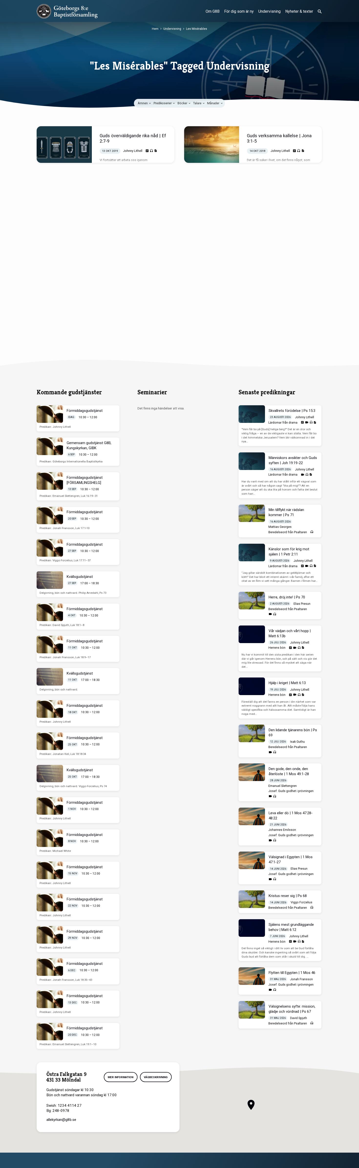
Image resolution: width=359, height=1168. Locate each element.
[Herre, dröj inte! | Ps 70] (252, 600)
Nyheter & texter (299, 11)
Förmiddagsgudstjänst (85, 410)
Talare (197, 103)
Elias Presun (302, 603)
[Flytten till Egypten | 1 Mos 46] (252, 976)
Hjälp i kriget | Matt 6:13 (287, 683)
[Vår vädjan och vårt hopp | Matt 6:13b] (252, 634)
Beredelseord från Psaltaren (287, 532)
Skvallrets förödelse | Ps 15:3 (292, 410)
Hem (155, 29)
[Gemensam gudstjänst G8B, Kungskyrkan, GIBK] (50, 446)
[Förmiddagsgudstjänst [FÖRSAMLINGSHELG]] (50, 481)
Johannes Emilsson (282, 830)
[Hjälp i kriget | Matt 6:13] (252, 686)
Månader (213, 103)
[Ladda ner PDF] (155, 151)
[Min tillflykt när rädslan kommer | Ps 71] (252, 513)
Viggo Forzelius (301, 902)
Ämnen (143, 103)
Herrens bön (276, 647)
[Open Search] (319, 12)
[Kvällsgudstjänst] (50, 580)
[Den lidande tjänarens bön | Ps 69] (252, 733)
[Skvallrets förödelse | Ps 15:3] (252, 414)
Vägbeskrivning (156, 1077)
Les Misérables (196, 29)
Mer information (120, 1077)
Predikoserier (163, 103)
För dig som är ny (239, 11)
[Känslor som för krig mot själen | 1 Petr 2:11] (252, 552)
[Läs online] (147, 151)
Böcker (183, 103)
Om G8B (213, 11)
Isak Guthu (297, 741)
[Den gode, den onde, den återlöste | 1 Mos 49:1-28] (252, 772)
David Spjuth (298, 1018)
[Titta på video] (307, 422)
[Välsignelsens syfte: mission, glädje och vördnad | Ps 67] (252, 1010)
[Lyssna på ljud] (151, 151)
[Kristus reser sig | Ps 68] (252, 899)
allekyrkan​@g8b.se (61, 1119)
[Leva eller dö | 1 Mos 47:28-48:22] (252, 816)
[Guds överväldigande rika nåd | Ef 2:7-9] (64, 144)
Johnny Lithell (132, 151)
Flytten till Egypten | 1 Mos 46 (292, 972)
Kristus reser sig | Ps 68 (288, 896)
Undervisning (269, 11)
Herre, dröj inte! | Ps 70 (287, 597)
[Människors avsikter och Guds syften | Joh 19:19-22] (252, 461)
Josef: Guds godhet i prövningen (291, 791)
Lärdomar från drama (282, 422)
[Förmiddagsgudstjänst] (50, 414)
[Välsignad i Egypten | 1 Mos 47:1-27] (252, 860)
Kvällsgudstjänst (80, 576)
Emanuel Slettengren (282, 786)
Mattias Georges (280, 527)
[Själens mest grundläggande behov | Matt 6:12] (252, 928)
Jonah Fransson (301, 979)
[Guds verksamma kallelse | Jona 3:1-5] (211, 144)
